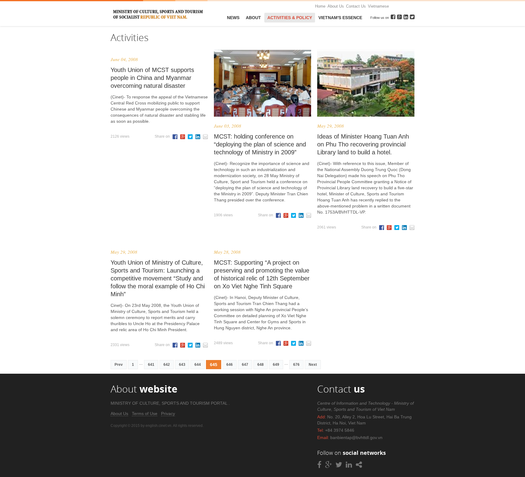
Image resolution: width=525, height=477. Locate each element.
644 (197, 364)
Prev (119, 364)
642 (166, 364)
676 (296, 364)
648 (260, 364)
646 (229, 364)
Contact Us (356, 6)
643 (182, 364)
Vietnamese (378, 6)
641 (151, 364)
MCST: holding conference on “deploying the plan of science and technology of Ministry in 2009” (260, 144)
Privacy (168, 413)
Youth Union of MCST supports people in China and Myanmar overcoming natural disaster (152, 78)
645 (213, 364)
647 (245, 364)
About (253, 17)
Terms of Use (144, 413)
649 (276, 364)
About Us (336, 6)
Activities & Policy (289, 17)
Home (320, 6)
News (233, 17)
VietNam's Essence (340, 17)
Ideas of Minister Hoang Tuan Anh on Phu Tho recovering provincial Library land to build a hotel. (363, 144)
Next (313, 364)
